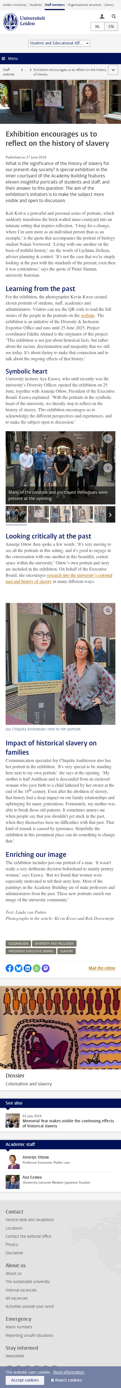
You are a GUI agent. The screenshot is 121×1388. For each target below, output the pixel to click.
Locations (14, 1228)
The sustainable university (28, 1281)
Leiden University (14, 5)
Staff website (8, 72)
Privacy (12, 1244)
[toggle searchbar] (113, 16)
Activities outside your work (30, 1306)
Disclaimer (14, 1253)
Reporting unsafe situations (29, 1335)
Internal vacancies (21, 1290)
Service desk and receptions (30, 1219)
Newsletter (15, 1356)
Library (109, 5)
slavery (66, 951)
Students (36, 5)
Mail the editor (102, 968)
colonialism (18, 944)
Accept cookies (25, 1380)
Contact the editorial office (28, 1236)
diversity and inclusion (54, 944)
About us (13, 1273)
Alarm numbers (19, 1327)
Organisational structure (84, 5)
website (88, 315)
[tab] (16, 514)
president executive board (30, 951)
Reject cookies (68, 1380)
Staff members (55, 5)
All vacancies (17, 1298)
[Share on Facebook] (10, 968)
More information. (69, 1372)
